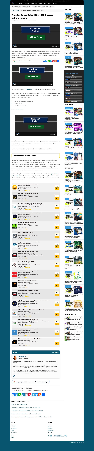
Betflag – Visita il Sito (73, 93)
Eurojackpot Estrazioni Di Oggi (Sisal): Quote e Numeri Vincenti (73, 310)
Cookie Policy (51, 430)
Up (73, 75)
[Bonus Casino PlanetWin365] (14, 197)
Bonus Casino (68, 123)
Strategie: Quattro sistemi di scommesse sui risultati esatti (76, 338)
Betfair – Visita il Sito (73, 101)
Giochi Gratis (45, 6)
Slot (45, 3)
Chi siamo (50, 426)
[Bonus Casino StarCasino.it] (14, 206)
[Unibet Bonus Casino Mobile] (14, 322)
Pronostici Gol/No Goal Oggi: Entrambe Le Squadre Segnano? (73, 208)
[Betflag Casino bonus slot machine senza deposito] (14, 245)
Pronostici (26, 3)
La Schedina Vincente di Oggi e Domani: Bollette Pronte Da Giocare (74, 67)
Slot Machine (14, 432)
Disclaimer (50, 428)
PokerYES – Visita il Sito (74, 90)
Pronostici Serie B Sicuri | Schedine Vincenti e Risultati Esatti (73, 282)
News (14, 3)
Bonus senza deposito (26, 6)
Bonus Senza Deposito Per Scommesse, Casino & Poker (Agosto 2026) (72, 38)
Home (20, 3)
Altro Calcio (68, 13)
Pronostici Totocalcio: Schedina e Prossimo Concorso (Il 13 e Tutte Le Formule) (73, 267)
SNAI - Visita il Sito (73, 77)
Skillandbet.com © (73, 442)
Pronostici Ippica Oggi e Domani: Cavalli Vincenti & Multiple (73, 52)
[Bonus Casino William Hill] (14, 216)
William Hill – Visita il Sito (74, 85)
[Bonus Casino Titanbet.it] (32, 85)
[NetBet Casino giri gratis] (14, 255)
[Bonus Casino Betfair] (14, 187)
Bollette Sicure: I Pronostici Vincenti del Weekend (71, 296)
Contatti (49, 425)
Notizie (55, 3)
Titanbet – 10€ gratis (73, 82)
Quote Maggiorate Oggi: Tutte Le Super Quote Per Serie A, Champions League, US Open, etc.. (73, 251)
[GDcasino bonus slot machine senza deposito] (14, 342)
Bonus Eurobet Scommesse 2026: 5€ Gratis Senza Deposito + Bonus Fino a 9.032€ (73, 163)
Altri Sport (68, 43)
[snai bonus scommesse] (14, 235)
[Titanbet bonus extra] (36, 135)
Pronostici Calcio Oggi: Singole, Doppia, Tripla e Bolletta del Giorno (74, 23)
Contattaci (51, 6)
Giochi (49, 3)
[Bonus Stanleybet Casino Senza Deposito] (14, 274)
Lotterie (67, 300)
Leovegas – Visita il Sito (74, 98)
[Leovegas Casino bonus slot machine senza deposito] (14, 264)
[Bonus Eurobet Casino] (14, 313)
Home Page (13, 425)
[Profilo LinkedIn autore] (14, 376)
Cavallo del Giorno (36, 6)
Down (72, 75)
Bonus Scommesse (69, 108)
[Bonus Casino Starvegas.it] (14, 303)
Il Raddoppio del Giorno (71, 195)
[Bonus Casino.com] (14, 284)
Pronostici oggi (16, 6)
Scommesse (34, 3)
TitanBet (28, 89)
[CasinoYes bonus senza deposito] (14, 332)
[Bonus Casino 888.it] (14, 226)
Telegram (50, 432)
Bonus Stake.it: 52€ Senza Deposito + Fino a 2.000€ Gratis (74, 148)
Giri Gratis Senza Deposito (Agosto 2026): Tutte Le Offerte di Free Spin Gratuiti (73, 133)
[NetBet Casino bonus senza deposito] (14, 293)
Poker (12, 434)
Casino (40, 3)
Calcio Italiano (68, 272)
